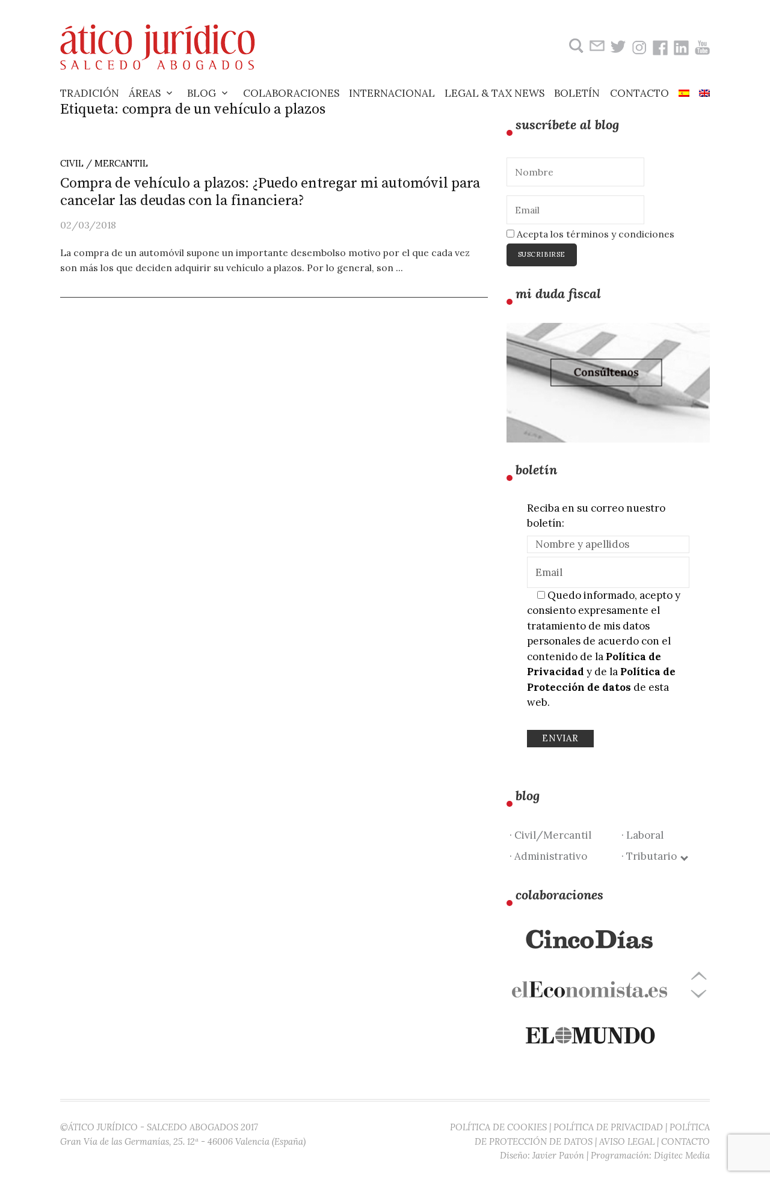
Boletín (577, 93)
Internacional (392, 93)
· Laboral (642, 835)
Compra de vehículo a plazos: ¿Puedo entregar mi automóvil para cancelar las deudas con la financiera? (270, 192)
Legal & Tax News (494, 93)
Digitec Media (682, 1155)
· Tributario (651, 856)
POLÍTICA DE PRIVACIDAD (608, 1127)
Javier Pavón (558, 1155)
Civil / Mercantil (104, 163)
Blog (201, 93)
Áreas (145, 93)
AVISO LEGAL (626, 1141)
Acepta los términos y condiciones (594, 234)
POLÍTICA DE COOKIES (498, 1127)
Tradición (89, 93)
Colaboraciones (291, 93)
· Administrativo (548, 856)
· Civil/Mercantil (550, 835)
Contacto (639, 93)
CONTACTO (685, 1141)
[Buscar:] (575, 46)
